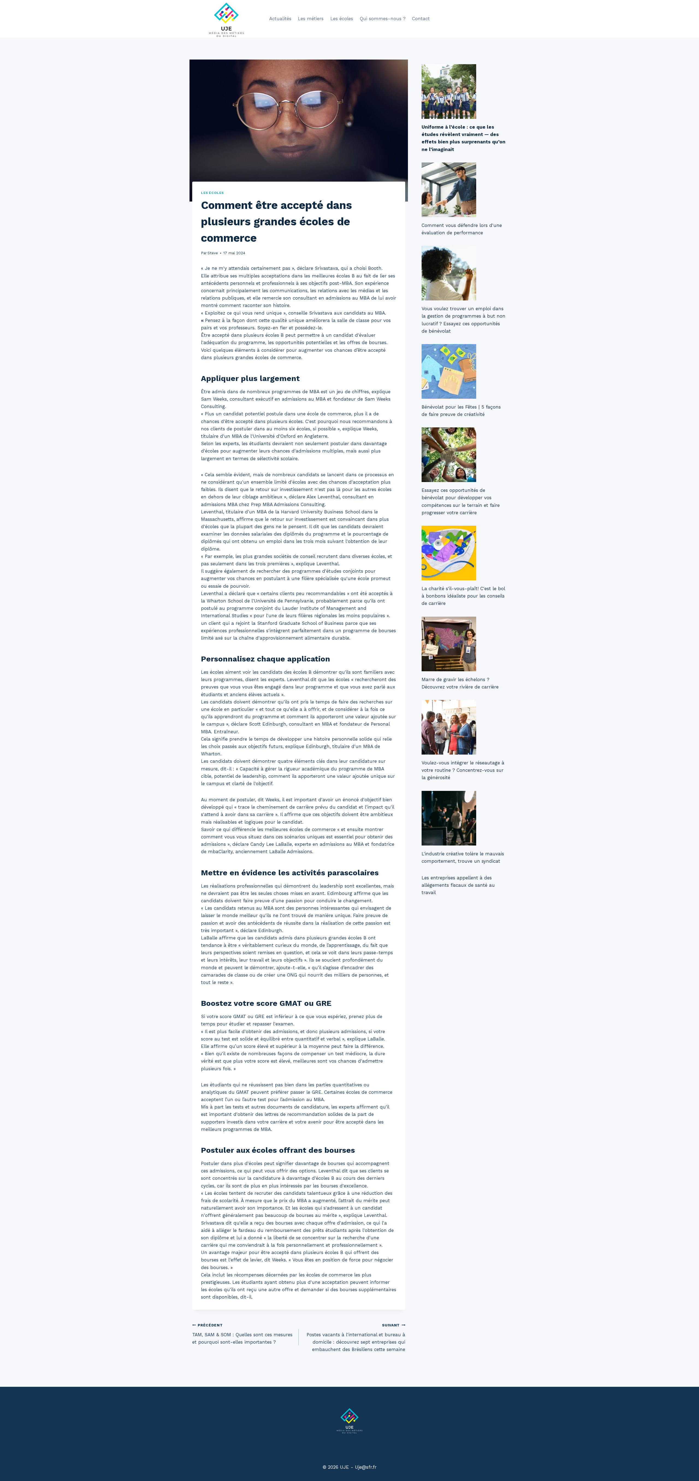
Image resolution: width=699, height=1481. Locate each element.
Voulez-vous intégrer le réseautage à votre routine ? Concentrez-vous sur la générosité (463, 770)
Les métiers (311, 18)
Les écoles (341, 18)
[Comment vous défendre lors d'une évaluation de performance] (464, 189)
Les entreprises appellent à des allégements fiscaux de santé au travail (458, 885)
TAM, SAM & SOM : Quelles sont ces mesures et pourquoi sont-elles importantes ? (242, 1334)
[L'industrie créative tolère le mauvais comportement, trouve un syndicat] (464, 818)
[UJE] (226, 19)
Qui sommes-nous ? (382, 18)
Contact (421, 18)
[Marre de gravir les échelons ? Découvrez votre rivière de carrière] (464, 644)
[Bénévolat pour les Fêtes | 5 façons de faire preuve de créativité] (464, 371)
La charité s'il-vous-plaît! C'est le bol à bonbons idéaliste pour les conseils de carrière (463, 596)
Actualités (280, 18)
